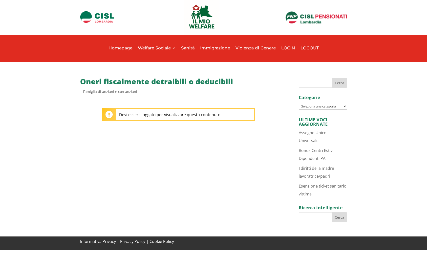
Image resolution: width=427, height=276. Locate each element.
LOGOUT (309, 47)
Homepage (120, 47)
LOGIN (288, 47)
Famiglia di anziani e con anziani (110, 91)
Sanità (188, 47)
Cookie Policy (161, 241)
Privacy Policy (132, 241)
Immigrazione (215, 47)
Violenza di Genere (255, 47)
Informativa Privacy (98, 241)
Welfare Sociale (154, 47)
